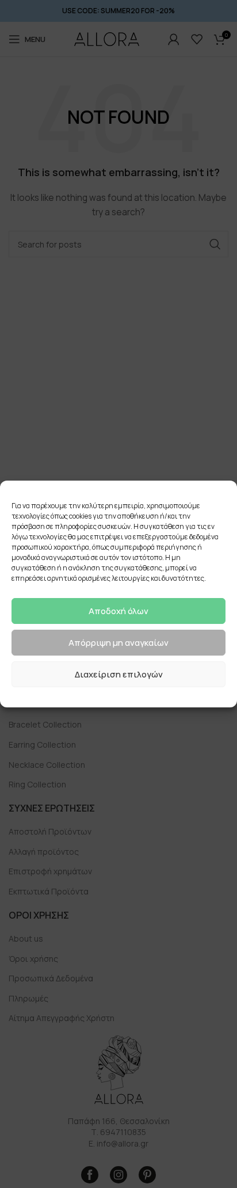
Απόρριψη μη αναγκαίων (118, 643)
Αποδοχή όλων (118, 611)
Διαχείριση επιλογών (119, 674)
